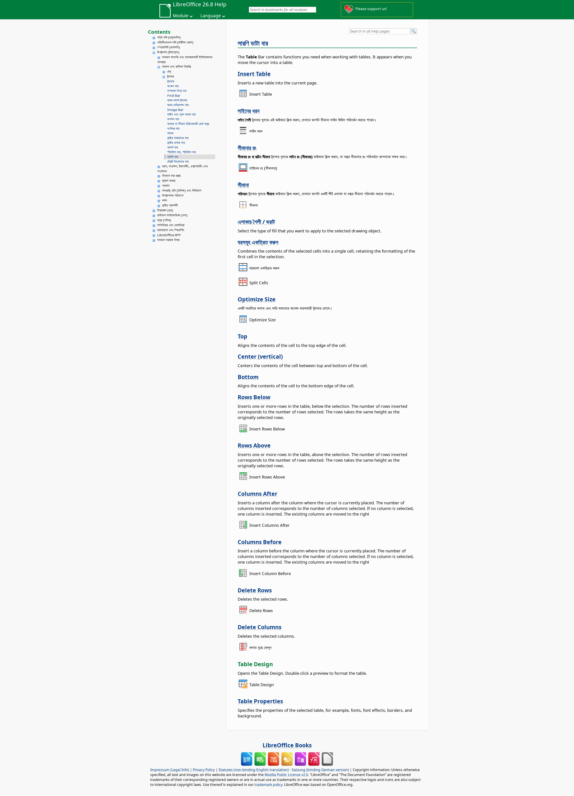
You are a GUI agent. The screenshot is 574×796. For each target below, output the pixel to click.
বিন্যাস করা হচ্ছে (171, 175)
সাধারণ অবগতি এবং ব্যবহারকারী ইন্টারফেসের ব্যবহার (184, 59)
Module (180, 16)
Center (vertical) (260, 356)
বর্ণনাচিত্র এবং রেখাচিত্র (171, 225)
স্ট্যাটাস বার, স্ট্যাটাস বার (181, 152)
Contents (159, 31)
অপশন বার (173, 119)
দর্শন (164, 200)
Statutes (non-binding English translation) (254, 769)
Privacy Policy (204, 769)
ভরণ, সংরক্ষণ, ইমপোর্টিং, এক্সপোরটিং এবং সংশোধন (182, 168)
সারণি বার (172, 156)
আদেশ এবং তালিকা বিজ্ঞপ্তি (176, 66)
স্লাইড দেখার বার (176, 142)
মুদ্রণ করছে (168, 180)
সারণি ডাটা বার (253, 43)
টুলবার (170, 76)
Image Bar (175, 109)
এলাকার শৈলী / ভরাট (256, 221)
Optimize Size (257, 299)
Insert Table (254, 73)
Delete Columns (259, 627)
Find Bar (173, 95)
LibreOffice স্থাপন (169, 235)
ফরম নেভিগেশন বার (178, 105)
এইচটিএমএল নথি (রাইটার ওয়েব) (175, 42)
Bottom (248, 377)
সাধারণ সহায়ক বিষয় (168, 240)
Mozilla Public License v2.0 (286, 774)
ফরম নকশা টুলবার (177, 100)
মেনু (169, 71)
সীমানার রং (247, 148)
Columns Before (260, 542)
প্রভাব (166, 185)
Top (242, 336)
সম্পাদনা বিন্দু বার (177, 90)
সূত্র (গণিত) (164, 220)
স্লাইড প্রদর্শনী (170, 205)
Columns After (257, 493)
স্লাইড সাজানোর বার (178, 138)
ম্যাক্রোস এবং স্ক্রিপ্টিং (170, 230)
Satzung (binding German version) (320, 769)
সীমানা (243, 185)
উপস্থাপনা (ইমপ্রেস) (168, 52)
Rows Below (254, 397)
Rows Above (254, 445)
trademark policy (268, 784)
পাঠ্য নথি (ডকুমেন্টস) (169, 37)
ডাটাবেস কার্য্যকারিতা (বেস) (172, 215)
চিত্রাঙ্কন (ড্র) (165, 210)
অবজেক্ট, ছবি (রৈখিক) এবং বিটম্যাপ (181, 190)
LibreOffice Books (287, 745)
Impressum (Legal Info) (169, 769)
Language (210, 16)
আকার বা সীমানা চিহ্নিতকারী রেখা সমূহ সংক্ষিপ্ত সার (188, 126)
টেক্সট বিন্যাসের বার (178, 161)
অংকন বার (173, 86)
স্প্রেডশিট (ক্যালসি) (168, 47)
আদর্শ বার (172, 147)
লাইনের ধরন (248, 111)
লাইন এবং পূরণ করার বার (181, 114)
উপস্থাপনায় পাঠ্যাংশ (172, 195)
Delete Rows (255, 590)
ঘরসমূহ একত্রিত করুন (258, 242)
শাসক (170, 133)
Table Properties (260, 701)
